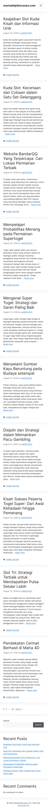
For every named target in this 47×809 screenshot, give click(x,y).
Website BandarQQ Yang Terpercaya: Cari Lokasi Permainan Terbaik (23, 160)
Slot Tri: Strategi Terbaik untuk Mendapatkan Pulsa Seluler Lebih (21, 579)
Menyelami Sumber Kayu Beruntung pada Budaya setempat (22, 369)
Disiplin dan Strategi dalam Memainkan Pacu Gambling (21, 435)
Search (6, 721)
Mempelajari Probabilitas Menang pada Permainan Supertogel (21, 231)
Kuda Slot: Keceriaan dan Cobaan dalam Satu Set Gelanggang (22, 92)
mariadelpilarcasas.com (19, 5)
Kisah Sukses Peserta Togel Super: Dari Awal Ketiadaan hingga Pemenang (23, 506)
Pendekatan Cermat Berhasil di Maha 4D (21, 645)
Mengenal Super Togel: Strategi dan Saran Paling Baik (20, 303)
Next (19, 709)
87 (13, 709)
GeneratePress (23, 805)
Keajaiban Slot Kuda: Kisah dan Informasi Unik (21, 23)
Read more (10, 134)
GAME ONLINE (12, 75)
